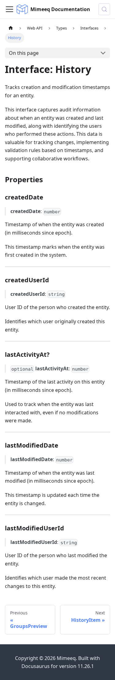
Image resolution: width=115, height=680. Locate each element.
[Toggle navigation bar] (9, 9)
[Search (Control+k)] (104, 9)
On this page (24, 53)
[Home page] (11, 28)
